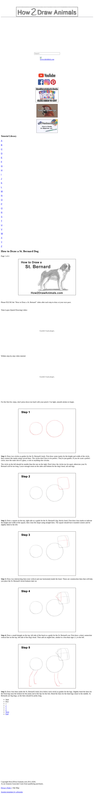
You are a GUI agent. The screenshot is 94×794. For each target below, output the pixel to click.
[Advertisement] (47, 35)
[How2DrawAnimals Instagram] (47, 84)
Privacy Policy (6, 788)
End (7, 714)
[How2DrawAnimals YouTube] (47, 77)
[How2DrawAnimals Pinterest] (53, 84)
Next (7, 712)
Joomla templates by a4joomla (12, 792)
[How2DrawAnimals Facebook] (41, 84)
